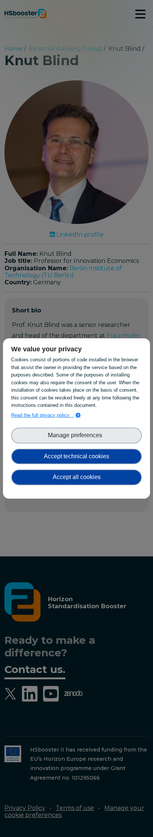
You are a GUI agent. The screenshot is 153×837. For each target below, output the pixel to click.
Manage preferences (76, 435)
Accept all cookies (77, 477)
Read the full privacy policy (42, 415)
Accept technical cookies (76, 456)
